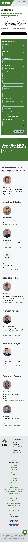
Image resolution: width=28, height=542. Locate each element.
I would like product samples (13, 114)
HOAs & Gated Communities (14, 491)
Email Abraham (9, 366)
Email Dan (8, 335)
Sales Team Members (19, 28)
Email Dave (8, 247)
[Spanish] (25, 1)
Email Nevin (8, 270)
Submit (17, 131)
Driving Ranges (14, 480)
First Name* (5, 44)
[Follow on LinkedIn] (12, 525)
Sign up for (14, 515)
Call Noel (17, 425)
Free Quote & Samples (11, 151)
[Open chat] (24, 532)
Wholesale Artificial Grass (14, 503)
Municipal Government (14, 493)
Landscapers (14, 507)
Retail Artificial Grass (14, 505)
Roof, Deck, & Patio (14, 482)
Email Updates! (14, 516)
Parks (14, 474)
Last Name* (5, 51)
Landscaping (14, 471)
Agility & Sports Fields (14, 484)
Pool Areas (14, 485)
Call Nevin (18, 270)
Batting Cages (14, 487)
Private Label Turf (14, 510)
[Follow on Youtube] (10, 525)
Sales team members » (19, 455)
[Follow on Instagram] (18, 525)
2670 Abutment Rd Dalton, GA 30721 (15, 27)
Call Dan (17, 335)
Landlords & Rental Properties (14, 495)
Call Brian (18, 302)
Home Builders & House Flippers (14, 489)
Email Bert (8, 224)
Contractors (14, 509)
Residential (14, 467)
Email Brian (8, 302)
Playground (14, 472)
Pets (14, 476)
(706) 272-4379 (8, 28)
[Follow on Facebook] (15, 525)
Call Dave (18, 247)
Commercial (14, 465)
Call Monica (20, 400)
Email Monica (9, 400)
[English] (20, 1)
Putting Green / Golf (14, 469)
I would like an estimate (11, 116)
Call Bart (17, 224)
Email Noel (8, 425)
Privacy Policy (17, 536)
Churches (14, 478)
